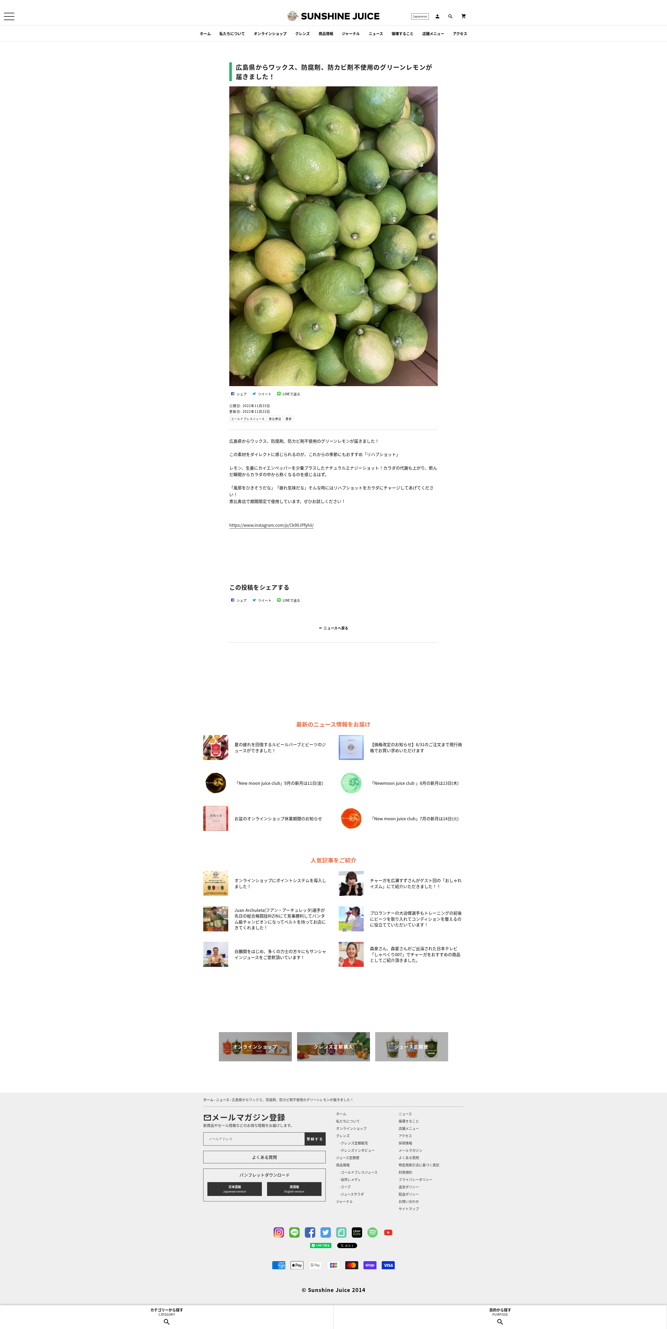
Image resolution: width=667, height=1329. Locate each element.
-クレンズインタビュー (357, 1150)
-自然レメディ (350, 1179)
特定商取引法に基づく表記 (419, 1164)
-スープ (345, 1186)
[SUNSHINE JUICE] (340, 16)
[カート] (463, 16)
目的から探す (500, 1311)
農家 (289, 419)
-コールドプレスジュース (358, 1172)
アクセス (460, 33)
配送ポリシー (409, 1194)
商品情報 (326, 33)
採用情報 (405, 1143)
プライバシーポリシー (416, 1179)
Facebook (310, 1232)
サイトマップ (409, 1208)
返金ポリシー (409, 1186)
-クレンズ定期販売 (353, 1143)
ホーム (205, 33)
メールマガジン (410, 1150)
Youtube (388, 1232)
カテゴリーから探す (166, 1311)
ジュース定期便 (347, 1157)
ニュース (376, 33)
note (341, 1232)
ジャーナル (351, 33)
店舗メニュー (433, 33)
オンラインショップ (270, 33)
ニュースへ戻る (335, 627)
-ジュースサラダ (351, 1194)
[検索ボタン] (450, 16)
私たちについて (232, 33)
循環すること (402, 33)
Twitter (325, 1232)
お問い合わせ (409, 1201)
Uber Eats (357, 1232)
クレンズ (302, 33)
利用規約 (405, 1172)
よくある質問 (264, 1157)
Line (294, 1232)
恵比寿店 (275, 419)
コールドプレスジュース (248, 419)
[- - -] (9, 16)
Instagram (279, 1232)
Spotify (372, 1232)
